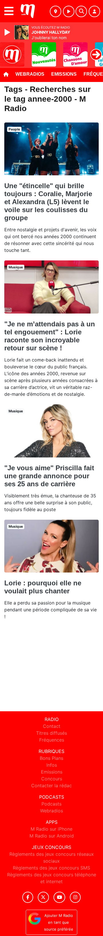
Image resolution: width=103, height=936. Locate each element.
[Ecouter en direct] (68, 11)
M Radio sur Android (51, 836)
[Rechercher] (81, 11)
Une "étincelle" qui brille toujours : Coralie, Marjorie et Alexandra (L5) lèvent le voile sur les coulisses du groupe (48, 202)
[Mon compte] (94, 11)
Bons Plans (51, 758)
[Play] (8, 32)
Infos (51, 765)
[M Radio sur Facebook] (27, 897)
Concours (51, 779)
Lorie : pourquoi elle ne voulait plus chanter (42, 587)
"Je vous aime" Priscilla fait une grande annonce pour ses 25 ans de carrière (49, 476)
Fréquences (51, 740)
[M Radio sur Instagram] (75, 897)
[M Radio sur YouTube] (59, 897)
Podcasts (51, 804)
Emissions (64, 74)
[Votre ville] (55, 11)
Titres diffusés (51, 733)
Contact (51, 726)
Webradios (29, 74)
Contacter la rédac (51, 785)
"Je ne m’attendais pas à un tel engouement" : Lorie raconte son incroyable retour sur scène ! (49, 336)
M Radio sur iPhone (51, 829)
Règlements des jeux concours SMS (51, 868)
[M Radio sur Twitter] (43, 897)
